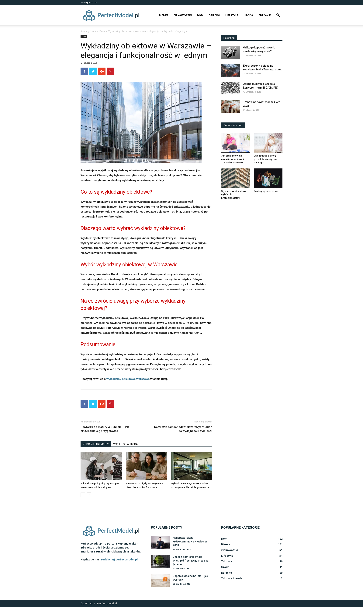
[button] (277, 15)
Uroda (248, 15)
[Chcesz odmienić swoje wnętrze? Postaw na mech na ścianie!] (160, 561)
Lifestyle (231, 15)
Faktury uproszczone (266, 191)
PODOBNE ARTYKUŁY (96, 444)
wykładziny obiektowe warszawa (128, 378)
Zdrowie (264, 15)
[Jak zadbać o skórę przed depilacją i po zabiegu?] (268, 143)
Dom (200, 15)
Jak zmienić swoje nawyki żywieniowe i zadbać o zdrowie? (232, 159)
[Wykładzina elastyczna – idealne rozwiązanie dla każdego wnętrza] (191, 466)
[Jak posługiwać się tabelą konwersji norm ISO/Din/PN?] (230, 88)
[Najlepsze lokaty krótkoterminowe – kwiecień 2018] (160, 542)
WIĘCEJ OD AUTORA (125, 444)
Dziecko (214, 15)
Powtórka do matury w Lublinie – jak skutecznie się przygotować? (105, 429)
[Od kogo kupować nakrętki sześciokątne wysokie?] (230, 52)
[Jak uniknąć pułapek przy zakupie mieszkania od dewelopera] (101, 466)
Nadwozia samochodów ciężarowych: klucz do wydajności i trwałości (183, 429)
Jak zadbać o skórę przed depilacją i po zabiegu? (265, 159)
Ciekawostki (183, 15)
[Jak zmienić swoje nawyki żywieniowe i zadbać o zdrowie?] (235, 143)
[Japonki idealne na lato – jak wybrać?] (160, 580)
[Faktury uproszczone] (268, 178)
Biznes (163, 15)
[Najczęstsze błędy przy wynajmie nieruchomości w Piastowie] (146, 466)
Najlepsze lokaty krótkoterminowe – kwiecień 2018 (190, 541)
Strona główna (88, 31)
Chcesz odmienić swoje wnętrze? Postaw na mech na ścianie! (191, 560)
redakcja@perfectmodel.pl (119, 559)
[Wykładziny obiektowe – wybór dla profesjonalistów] (235, 178)
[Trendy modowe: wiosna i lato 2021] (230, 106)
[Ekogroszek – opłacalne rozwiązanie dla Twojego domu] (230, 70)
